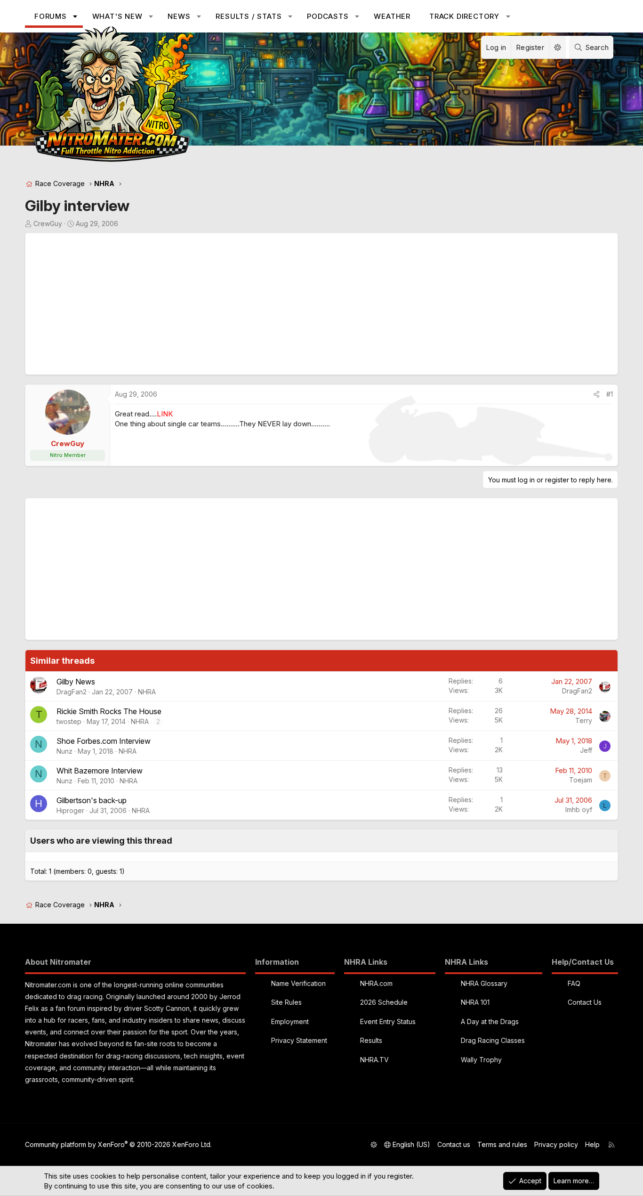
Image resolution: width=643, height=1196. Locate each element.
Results (371, 1040)
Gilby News (75, 681)
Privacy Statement (299, 1040)
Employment (290, 1021)
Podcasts (327, 16)
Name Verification (298, 983)
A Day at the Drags (490, 1021)
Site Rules (286, 1002)
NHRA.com (376, 983)
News (179, 16)
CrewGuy (47, 224)
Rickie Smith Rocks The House (108, 711)
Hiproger (70, 810)
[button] (75, 16)
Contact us (453, 1144)
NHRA (147, 692)
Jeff (586, 750)
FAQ (574, 983)
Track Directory (464, 16)
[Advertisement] (312, 304)
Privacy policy (556, 1144)
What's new (117, 16)
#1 (609, 394)
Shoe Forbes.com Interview (103, 741)
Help (592, 1144)
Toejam (580, 780)
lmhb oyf (578, 809)
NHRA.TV (374, 1060)
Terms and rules (502, 1144)
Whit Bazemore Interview (99, 770)
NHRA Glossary (484, 983)
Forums (50, 16)
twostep (68, 721)
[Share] (596, 394)
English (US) (410, 1144)
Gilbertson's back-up (91, 800)
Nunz (64, 751)
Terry (583, 720)
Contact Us (585, 1002)
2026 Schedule (384, 1002)
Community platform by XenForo (118, 1144)
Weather (392, 16)
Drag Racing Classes (493, 1040)
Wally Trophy (481, 1060)
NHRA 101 (475, 1002)
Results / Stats (248, 16)
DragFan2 (71, 692)
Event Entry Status (388, 1021)
